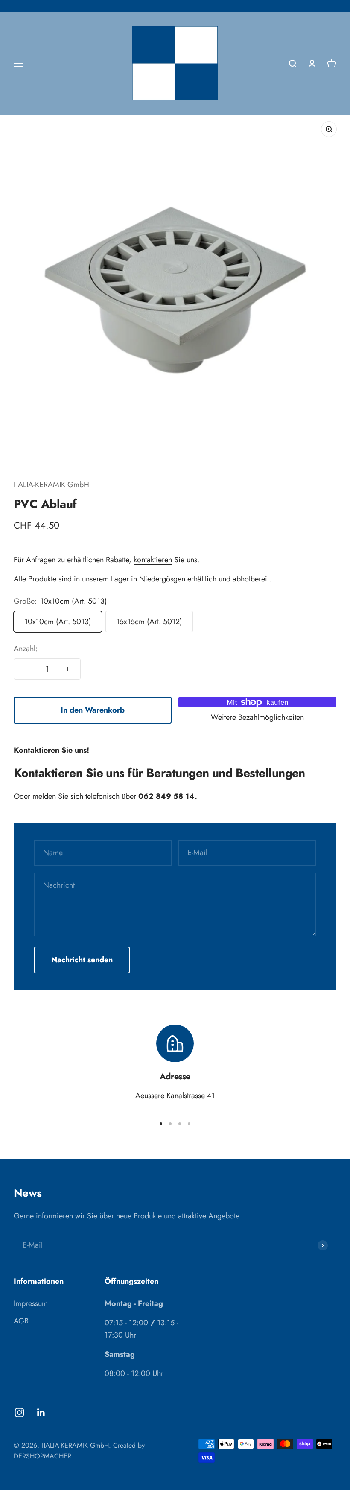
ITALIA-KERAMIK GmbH (51, 484)
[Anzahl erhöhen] (67, 669)
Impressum (31, 1303)
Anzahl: (26, 648)
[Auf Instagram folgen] (19, 1412)
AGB (21, 1320)
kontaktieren (153, 559)
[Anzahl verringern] (26, 669)
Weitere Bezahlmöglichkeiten (257, 717)
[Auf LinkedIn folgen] (41, 1412)
